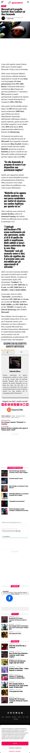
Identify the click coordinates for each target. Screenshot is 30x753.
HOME (3, 717)
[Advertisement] (15, 51)
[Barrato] (7, 531)
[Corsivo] (4, 531)
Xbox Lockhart (6, 417)
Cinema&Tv (14, 717)
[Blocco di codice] (13, 531)
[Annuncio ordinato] (9, 531)
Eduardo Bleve (10, 18)
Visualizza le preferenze (15, 748)
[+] (19, 531)
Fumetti (19, 717)
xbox (13, 416)
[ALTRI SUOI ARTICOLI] (22, 352)
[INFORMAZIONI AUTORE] (8, 352)
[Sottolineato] (5, 531)
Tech (23, 717)
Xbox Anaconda (20, 416)
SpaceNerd (6, 591)
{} (16, 531)
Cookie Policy (12, 751)
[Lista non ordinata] (10, 531)
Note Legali (18, 751)
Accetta (15, 743)
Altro (27, 717)
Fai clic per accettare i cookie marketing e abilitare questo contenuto (15, 593)
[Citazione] (12, 531)
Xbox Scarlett (16, 417)
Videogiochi (7, 717)
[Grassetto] (2, 531)
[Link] (15, 531)
